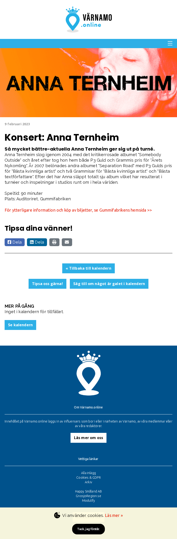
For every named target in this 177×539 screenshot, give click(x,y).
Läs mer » (114, 515)
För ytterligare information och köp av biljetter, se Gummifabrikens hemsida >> (78, 210)
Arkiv (88, 482)
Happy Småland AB (88, 491)
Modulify (88, 500)
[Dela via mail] (67, 242)
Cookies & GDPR (88, 477)
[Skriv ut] (54, 242)
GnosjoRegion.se (88, 496)
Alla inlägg (88, 473)
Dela (16, 242)
